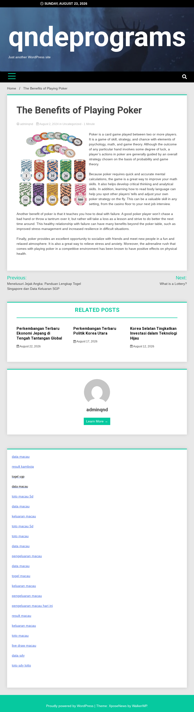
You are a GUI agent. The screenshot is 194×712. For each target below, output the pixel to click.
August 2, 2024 (49, 124)
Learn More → (97, 421)
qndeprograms (97, 37)
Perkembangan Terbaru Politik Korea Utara (94, 331)
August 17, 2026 (86, 341)
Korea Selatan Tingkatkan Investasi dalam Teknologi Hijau (153, 333)
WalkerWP (139, 706)
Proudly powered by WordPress (70, 706)
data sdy (18, 655)
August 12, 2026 (143, 346)
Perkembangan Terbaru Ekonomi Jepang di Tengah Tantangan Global (39, 333)
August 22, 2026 (30, 346)
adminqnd (26, 124)
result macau (21, 616)
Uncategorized (71, 124)
